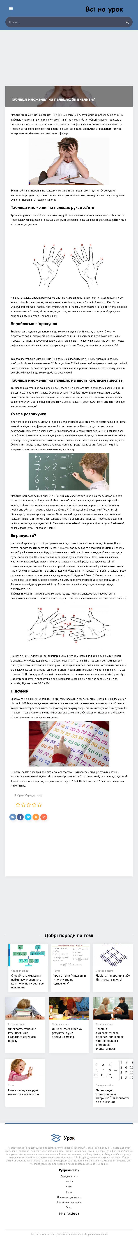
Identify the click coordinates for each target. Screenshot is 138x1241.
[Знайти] (127, 22)
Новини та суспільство (69, 1197)
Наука (69, 1186)
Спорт (69, 1207)
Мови (69, 1192)
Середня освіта (33, 795)
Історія (69, 1181)
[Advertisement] (69, 60)
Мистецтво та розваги (69, 1202)
